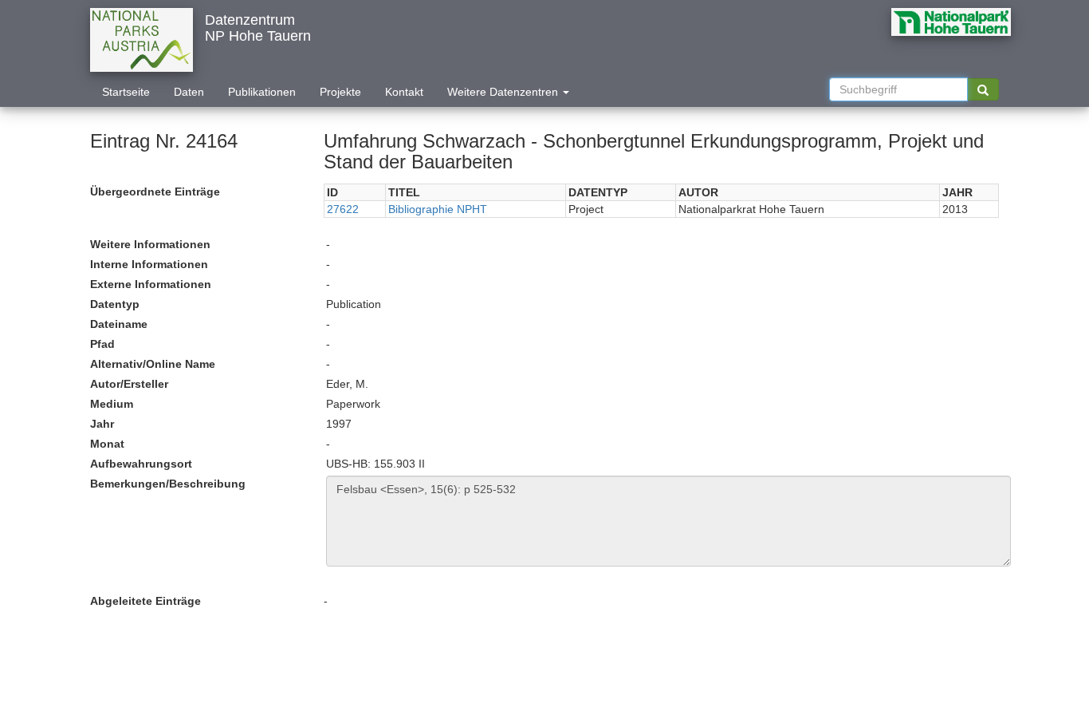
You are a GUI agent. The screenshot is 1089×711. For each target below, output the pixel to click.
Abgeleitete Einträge (145, 600)
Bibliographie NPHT (437, 209)
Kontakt (404, 91)
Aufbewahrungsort (141, 463)
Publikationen (262, 91)
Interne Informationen (149, 264)
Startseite (126, 91)
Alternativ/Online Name (152, 363)
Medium (111, 403)
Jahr (102, 423)
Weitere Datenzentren (504, 91)
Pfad (102, 344)
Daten (189, 91)
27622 (343, 209)
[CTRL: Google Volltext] (983, 89)
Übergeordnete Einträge (155, 191)
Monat (107, 443)
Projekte (340, 91)
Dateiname (118, 324)
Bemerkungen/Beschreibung (168, 483)
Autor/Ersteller (129, 383)
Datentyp (115, 304)
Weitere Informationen (150, 244)
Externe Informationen (150, 284)
